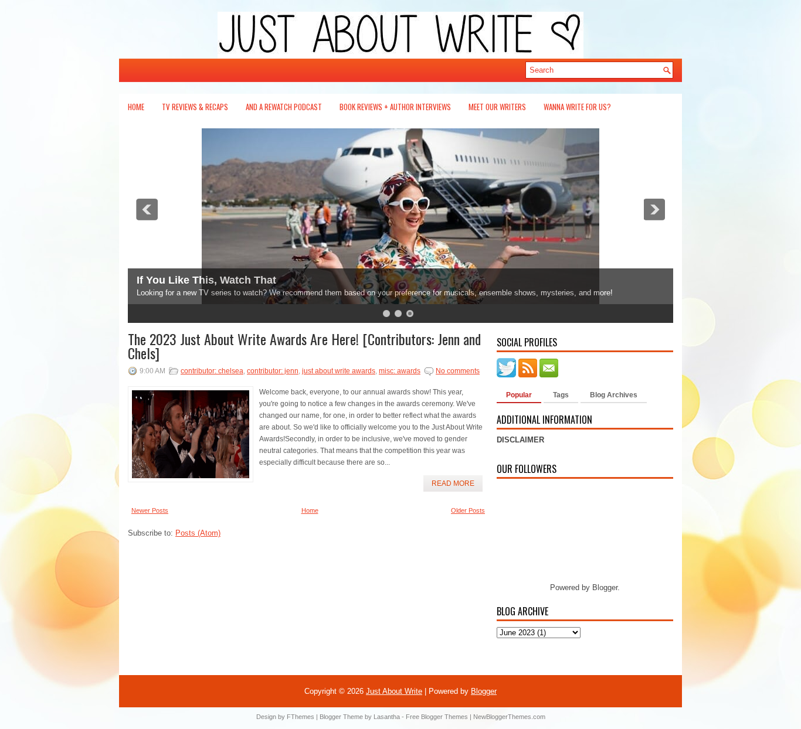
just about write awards (338, 371)
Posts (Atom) (197, 533)
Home (136, 107)
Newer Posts (149, 510)
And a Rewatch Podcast (284, 107)
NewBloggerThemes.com (509, 716)
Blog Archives (613, 395)
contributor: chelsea (212, 371)
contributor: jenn (272, 371)
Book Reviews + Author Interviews (395, 107)
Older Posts (468, 510)
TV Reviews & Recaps (195, 107)
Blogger (604, 587)
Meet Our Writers (497, 107)
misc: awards (399, 371)
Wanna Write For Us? (577, 107)
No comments (458, 371)
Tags (561, 395)
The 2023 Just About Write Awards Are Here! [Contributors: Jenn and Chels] (304, 346)
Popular (519, 395)
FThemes (300, 716)
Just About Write (394, 691)
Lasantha (387, 716)
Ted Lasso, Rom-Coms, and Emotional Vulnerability (266, 280)
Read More (453, 483)
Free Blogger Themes (437, 716)
